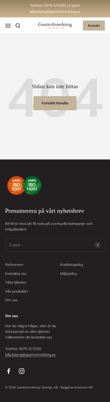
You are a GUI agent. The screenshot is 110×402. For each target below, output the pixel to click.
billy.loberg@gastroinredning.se (30, 354)
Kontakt (94, 25)
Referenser (14, 264)
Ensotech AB (83, 387)
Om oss (11, 300)
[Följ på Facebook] (8, 371)
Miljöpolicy (68, 273)
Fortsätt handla (55, 103)
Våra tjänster (16, 282)
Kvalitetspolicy (71, 264)
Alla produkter (16, 291)
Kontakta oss (16, 273)
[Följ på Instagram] (21, 371)
